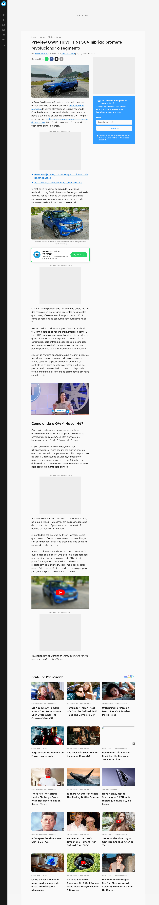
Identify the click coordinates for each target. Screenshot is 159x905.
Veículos (50, 37)
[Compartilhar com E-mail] (57, 59)
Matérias (42, 37)
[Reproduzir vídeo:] (60, 592)
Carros (58, 37)
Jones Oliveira (68, 53)
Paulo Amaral (41, 53)
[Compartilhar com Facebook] (52, 59)
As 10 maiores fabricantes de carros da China (58, 182)
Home (33, 37)
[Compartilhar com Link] (61, 59)
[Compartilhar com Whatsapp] (47, 59)
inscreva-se (114, 128)
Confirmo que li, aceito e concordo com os (115, 138)
